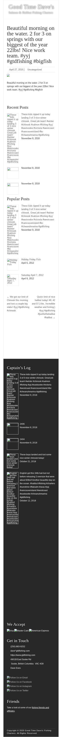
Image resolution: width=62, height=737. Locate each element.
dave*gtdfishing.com (20, 651)
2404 (22, 439)
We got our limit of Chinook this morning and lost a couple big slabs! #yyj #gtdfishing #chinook (18, 303)
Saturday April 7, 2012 (32, 275)
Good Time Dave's (31, 7)
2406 (22, 424)
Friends (13, 701)
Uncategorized (34, 69)
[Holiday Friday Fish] (13, 264)
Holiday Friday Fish (31, 259)
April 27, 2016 (16, 69)
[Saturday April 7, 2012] (13, 280)
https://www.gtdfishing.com (23, 655)
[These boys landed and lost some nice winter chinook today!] (12, 461)
